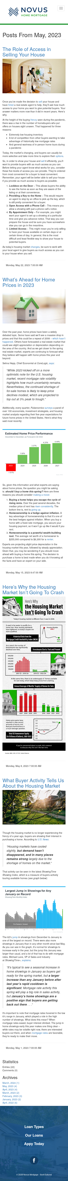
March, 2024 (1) (10, 1082)
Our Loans (34, 1135)
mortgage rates (40, 1032)
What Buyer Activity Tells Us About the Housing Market (33, 783)
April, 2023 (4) (9, 1089)
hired (11, 104)
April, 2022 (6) (9, 1102)
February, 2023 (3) (12, 1096)
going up (35, 509)
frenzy (34, 119)
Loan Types (34, 1126)
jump (15, 937)
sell (40, 101)
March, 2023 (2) (10, 1092)
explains (26, 960)
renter (50, 539)
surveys (49, 407)
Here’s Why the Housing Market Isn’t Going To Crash (33, 589)
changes (35, 246)
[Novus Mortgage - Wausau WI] (28, 12)
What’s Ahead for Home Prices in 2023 (28, 282)
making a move (41, 494)
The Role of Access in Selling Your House (26, 51)
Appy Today (34, 1143)
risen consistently (44, 506)
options (59, 156)
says (51, 363)
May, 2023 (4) (9, 1086)
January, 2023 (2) (11, 1099)
